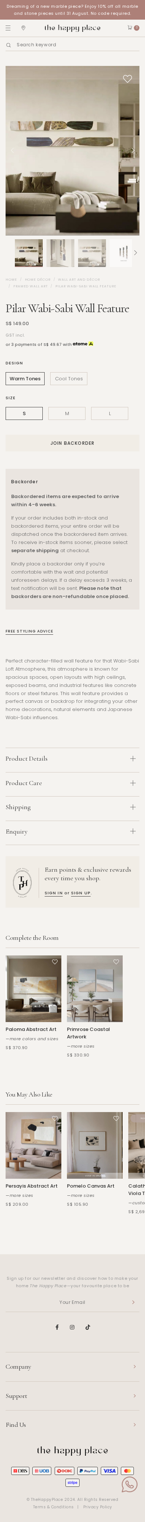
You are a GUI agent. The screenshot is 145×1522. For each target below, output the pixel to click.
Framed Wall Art (30, 286)
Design (14, 363)
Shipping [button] (18, 807)
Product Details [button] (27, 758)
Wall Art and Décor (79, 279)
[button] (9, 253)
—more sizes (81, 1046)
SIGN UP (81, 893)
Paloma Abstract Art (31, 1029)
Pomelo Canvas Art (91, 1185)
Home (11, 279)
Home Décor (38, 279)
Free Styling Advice (29, 631)
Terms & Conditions (53, 1507)
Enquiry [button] (17, 831)
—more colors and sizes (32, 1039)
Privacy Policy (97, 1507)
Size (11, 398)
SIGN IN (54, 893)
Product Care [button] (24, 783)
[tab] (72, 760)
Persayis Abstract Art (32, 1185)
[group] (29, 253)
